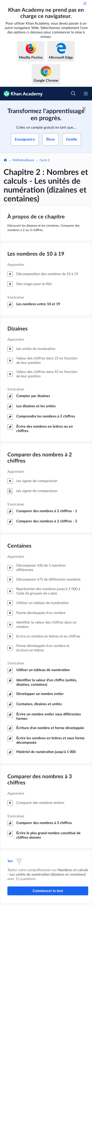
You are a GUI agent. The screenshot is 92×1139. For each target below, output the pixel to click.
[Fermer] (84, 3)
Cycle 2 (45, 160)
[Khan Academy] (21, 93)
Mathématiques (23, 160)
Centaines (19, 546)
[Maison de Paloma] (5, 160)
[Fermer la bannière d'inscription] (83, 108)
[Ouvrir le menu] (85, 93)
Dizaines (17, 329)
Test (10, 861)
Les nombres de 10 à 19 (35, 254)
